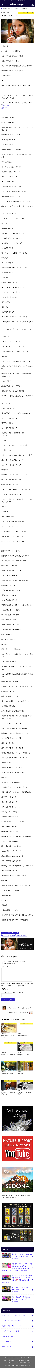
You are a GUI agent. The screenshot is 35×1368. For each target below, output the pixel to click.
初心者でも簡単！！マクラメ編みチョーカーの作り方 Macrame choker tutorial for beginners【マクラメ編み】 (17, 1267)
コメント (4, 967)
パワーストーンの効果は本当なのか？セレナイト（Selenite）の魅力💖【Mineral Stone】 (17, 1279)
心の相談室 (11, 1360)
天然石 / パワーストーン (11, 1326)
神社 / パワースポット (10, 1331)
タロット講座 (27, 1357)
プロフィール (8, 1357)
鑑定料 (5, 1360)
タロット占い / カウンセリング (10, 932)
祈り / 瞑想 (6, 1341)
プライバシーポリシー (10, 1362)
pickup (13, 935)
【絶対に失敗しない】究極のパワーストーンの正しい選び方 (22, 1256)
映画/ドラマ (6, 1346)
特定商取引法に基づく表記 (24, 1362)
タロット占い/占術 (17, 1357)
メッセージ (6, 935)
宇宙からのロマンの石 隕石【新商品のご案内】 (20, 1290)
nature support (17, 4)
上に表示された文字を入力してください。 (13, 992)
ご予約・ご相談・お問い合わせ (24, 1360)
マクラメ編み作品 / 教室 (11, 1320)
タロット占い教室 (22, 935)
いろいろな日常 (8, 1336)
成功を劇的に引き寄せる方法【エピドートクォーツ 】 (21, 1299)
